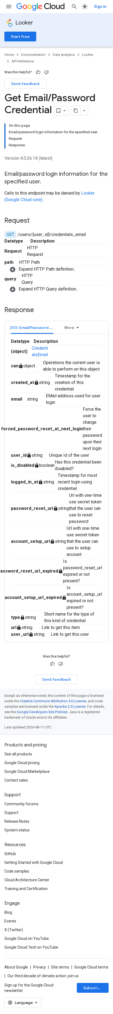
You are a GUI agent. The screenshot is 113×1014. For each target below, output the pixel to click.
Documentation (33, 55)
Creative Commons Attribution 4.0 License (53, 701)
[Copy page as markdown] (76, 110)
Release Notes (16, 821)
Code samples (16, 871)
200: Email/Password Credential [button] (35, 327)
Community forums (21, 804)
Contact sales (16, 780)
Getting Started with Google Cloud (33, 862)
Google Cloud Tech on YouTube (31, 947)
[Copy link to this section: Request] (35, 221)
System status (17, 830)
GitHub (10, 854)
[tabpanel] (56, 488)
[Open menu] (8, 6)
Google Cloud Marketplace (27, 771)
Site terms (60, 967)
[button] (59, 269)
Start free (20, 36)
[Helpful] (38, 72)
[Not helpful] (46, 72)
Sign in (100, 6)
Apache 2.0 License (70, 706)
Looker (24, 22)
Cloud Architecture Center (26, 880)
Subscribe (92, 987)
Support (11, 812)
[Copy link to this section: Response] (39, 310)
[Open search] (74, 6)
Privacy (39, 967)
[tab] (32, 327)
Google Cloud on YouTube (26, 938)
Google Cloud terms (91, 967)
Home (9, 55)
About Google (16, 967)
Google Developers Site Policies (42, 712)
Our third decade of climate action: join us (43, 976)
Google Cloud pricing (21, 763)
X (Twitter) (13, 930)
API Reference (23, 61)
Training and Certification (26, 888)
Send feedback (25, 83)
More (69, 327)
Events (10, 921)
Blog (8, 912)
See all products (18, 754)
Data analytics (64, 55)
